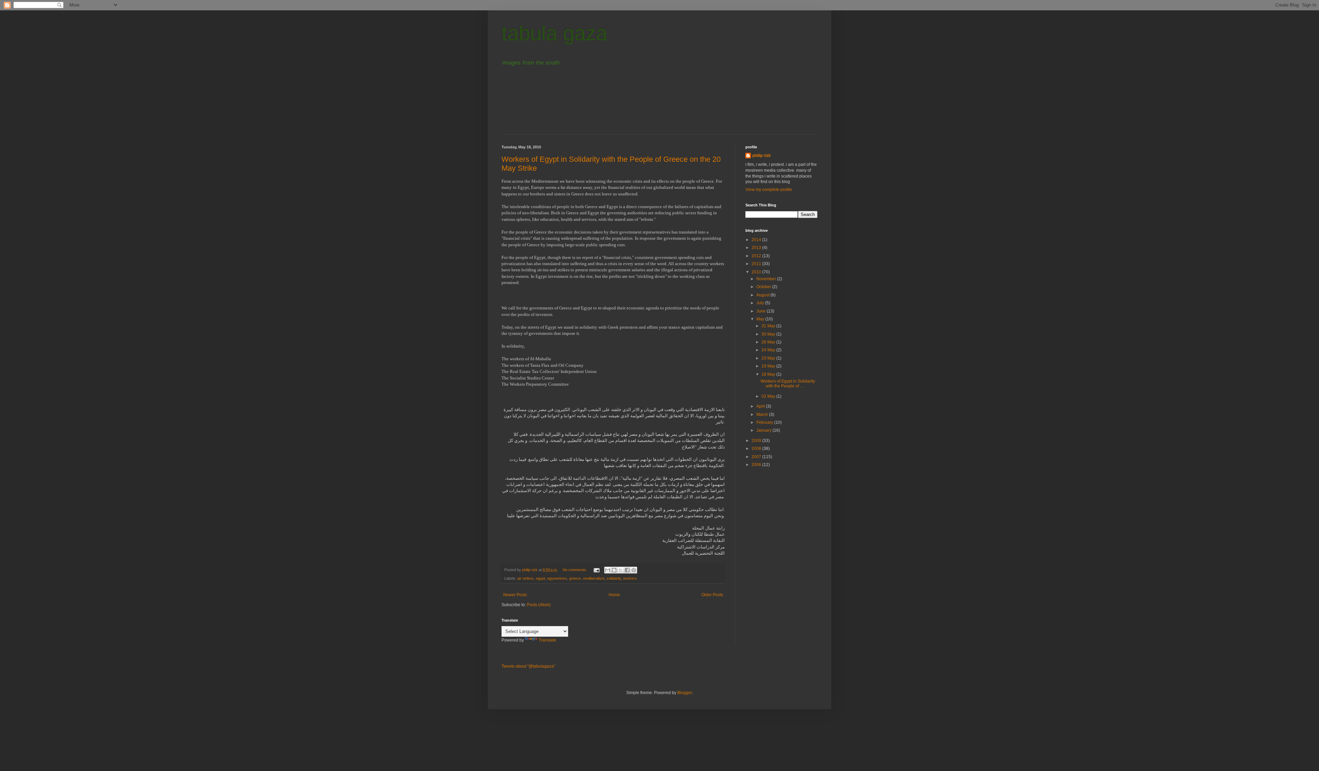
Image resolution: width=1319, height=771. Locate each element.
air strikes (525, 578)
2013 (757, 247)
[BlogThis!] (614, 570)
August (763, 295)
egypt (540, 578)
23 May (769, 358)
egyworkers (557, 578)
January (764, 430)
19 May (769, 366)
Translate (547, 640)
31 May (769, 326)
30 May (769, 334)
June (761, 311)
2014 (757, 239)
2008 (757, 448)
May (760, 319)
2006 (757, 464)
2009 (757, 440)
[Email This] (607, 570)
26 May (769, 342)
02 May (769, 396)
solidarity (614, 578)
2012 (757, 255)
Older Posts (712, 594)
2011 (757, 263)
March (762, 414)
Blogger (684, 692)
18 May (769, 374)
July (760, 303)
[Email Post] (596, 570)
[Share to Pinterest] (633, 570)
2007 (757, 456)
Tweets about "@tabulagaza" (528, 666)
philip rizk (761, 155)
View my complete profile (768, 189)
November (766, 278)
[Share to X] (620, 570)
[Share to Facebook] (627, 570)
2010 (757, 272)
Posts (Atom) (539, 604)
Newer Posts (515, 594)
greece (575, 578)
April (761, 406)
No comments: (575, 570)
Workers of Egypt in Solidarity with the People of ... (787, 383)
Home (614, 594)
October (764, 286)
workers (630, 578)
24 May (769, 350)
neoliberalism (594, 578)
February (765, 422)
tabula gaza (554, 33)
